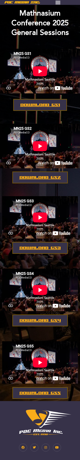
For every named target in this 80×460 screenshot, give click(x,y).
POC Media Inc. (22, 2)
